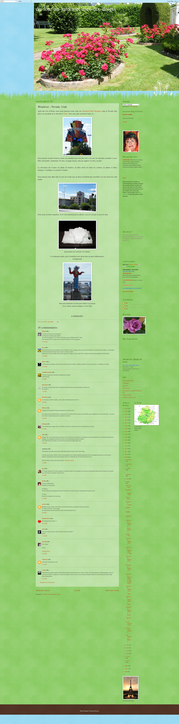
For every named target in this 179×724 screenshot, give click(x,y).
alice (43, 434)
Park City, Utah (128, 486)
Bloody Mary (128, 534)
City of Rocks (128, 498)
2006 (126, 671)
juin (127, 645)
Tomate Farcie (46, 518)
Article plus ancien (112, 590)
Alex (43, 529)
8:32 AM (44, 578)
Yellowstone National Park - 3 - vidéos (128, 590)
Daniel (44, 331)
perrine (44, 504)
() (92, 111)
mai (127, 648)
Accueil (77, 590)
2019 (126, 428)
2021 (126, 423)
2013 (126, 446)
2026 (126, 408)
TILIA (124, 178)
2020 (126, 426)
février (128, 656)
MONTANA (128, 517)
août (127, 479)
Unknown (44, 559)
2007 (126, 669)
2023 (126, 417)
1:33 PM (44, 391)
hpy (43, 468)
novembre (129, 464)
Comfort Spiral (46, 551)
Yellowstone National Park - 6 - (128, 559)
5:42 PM (44, 475)
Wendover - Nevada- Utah (128, 492)
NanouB (125, 122)
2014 (126, 443)
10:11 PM (44, 523)
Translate (135, 106)
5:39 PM (44, 463)
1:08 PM (44, 379)
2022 (126, 420)
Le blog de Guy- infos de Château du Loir (132, 391)
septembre (128, 474)
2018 (126, 431)
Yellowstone (128, 618)
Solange (44, 424)
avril (127, 650)
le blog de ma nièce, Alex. (129, 397)
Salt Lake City (126, 388)
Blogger (97, 711)
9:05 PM (44, 513)
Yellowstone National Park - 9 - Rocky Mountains (128, 525)
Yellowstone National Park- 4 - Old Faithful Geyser (128, 578)
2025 (126, 411)
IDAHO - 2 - (128, 508)
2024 (126, 414)
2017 (126, 434)
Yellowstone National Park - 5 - (128, 568)
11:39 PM (44, 536)
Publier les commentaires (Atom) (52, 594)
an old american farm (128, 623)
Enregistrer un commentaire (47, 582)
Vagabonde (125, 383)
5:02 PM (44, 443)
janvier (128, 661)
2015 (126, 440)
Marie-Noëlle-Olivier (128, 380)
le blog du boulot (127, 395)
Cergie (44, 570)
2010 (126, 454)
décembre (128, 459)
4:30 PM (44, 418)
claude (44, 481)
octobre (128, 468)
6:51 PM (44, 498)
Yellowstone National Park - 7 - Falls (128, 550)
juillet (127, 482)
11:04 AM (44, 342)
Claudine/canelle (46, 372)
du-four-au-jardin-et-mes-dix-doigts (76, 8)
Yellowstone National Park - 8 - (128, 541)
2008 (126, 666)
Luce (43, 347)
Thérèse (44, 408)
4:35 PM (44, 429)
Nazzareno (45, 385)
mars (127, 653)
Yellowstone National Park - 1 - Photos (128, 611)
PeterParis (45, 397)
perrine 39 (125, 386)
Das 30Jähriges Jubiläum (128, 638)
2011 (126, 451)
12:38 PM (44, 367)
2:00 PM (44, 402)
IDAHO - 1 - (128, 512)
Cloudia (44, 542)
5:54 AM (44, 564)
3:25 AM (44, 554)
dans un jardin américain (128, 630)
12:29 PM (44, 356)
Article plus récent (42, 590)
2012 (126, 448)
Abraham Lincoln (69, 460)
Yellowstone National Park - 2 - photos (128, 600)
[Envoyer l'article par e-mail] (57, 322)
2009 (126, 457)
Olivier (44, 362)
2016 (126, 437)
